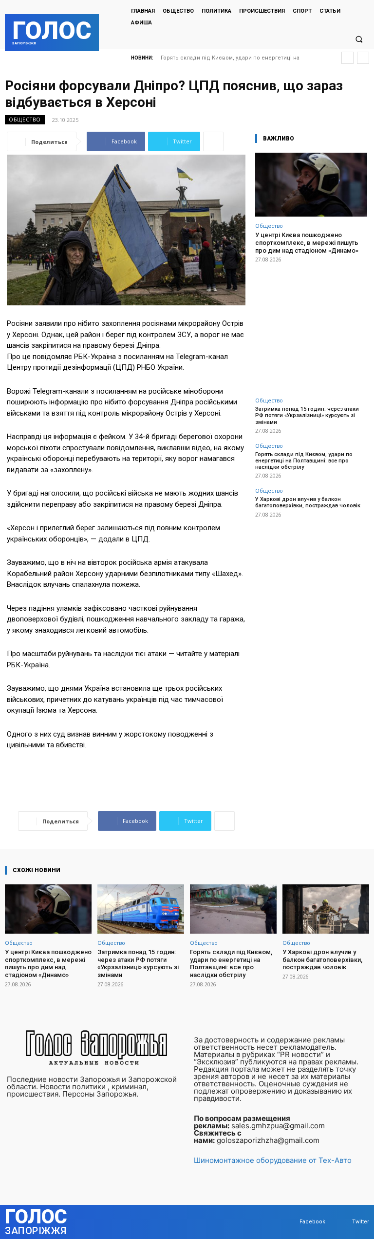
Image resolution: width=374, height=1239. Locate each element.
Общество (25, 119)
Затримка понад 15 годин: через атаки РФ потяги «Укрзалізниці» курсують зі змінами (307, 415)
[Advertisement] (311, 324)
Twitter (360, 1222)
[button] (359, 39)
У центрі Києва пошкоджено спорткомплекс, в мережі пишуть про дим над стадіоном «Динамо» (306, 242)
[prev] (347, 58)
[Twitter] (342, 1221)
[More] (213, 141)
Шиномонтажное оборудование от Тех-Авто (273, 1160)
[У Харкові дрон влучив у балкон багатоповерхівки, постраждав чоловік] (325, 909)
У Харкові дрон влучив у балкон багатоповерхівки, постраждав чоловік (307, 502)
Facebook (312, 1222)
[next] (363, 58)
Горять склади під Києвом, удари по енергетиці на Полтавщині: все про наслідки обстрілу (304, 460)
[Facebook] (290, 1221)
